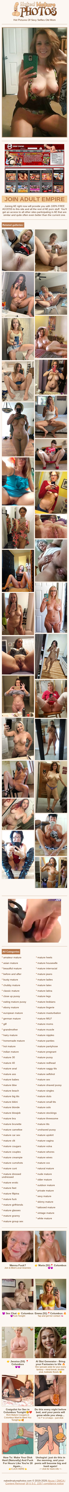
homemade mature (13, 1040)
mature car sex (11, 1135)
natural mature (45, 1168)
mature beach (10, 1090)
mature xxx (43, 1162)
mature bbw (9, 1085)
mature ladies (44, 979)
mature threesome (47, 1118)
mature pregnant (46, 1051)
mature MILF (44, 1018)
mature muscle (45, 1029)
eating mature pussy (14, 1001)
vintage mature (45, 1213)
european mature (12, 1013)
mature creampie (12, 1157)
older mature (44, 1179)
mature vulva (44, 1146)
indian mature (10, 1051)
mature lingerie (45, 1007)
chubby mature (11, 985)
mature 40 (8, 1062)
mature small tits (46, 1101)
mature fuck (9, 1199)
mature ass (9, 1074)
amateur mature (11, 957)
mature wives (44, 1157)
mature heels (44, 957)
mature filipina (10, 1193)
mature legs (43, 996)
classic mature (10, 990)
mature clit (8, 1140)
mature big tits (10, 1096)
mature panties (45, 1040)
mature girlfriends (12, 1204)
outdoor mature (45, 1185)
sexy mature (43, 1196)
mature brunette (11, 1124)
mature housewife (47, 963)
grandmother (10, 1029)
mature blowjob (11, 1112)
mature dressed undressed (11, 1175)
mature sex (43, 1079)
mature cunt (9, 1168)
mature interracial (46, 968)
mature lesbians (45, 1001)
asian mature (10, 963)
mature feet (9, 1188)
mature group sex (12, 1221)
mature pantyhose (47, 1046)
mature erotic (10, 1182)
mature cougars (11, 1146)
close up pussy (11, 996)
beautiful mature (12, 968)
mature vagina (45, 1140)
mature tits (42, 1124)
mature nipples (45, 1035)
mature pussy (44, 1057)
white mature (44, 1218)
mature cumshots (12, 1162)
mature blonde (11, 1107)
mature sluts (43, 1096)
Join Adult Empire (34, 199)
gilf (4, 1024)
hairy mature (10, 1035)
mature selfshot (45, 1074)
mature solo (43, 1107)
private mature (45, 1190)
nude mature (44, 1174)
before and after (11, 974)
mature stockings (46, 1112)
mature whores (45, 1151)
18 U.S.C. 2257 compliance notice (45, 1483)
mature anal (9, 1068)
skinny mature (44, 1201)
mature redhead (46, 1062)
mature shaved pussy (49, 1085)
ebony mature (10, 1007)
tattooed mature (45, 1207)
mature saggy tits (46, 1068)
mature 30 (8, 1057)
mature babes (10, 1079)
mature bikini (10, 1101)
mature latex (43, 985)
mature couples (11, 1151)
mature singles (45, 1090)
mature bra (9, 1118)
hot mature (9, 1046)
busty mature (10, 979)
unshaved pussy (46, 1129)
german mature (11, 1018)
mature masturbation (48, 1013)
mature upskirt (45, 1135)
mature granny (11, 1215)
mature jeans (44, 974)
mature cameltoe (12, 1129)
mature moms (44, 1024)
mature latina (44, 990)
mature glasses (11, 1210)
